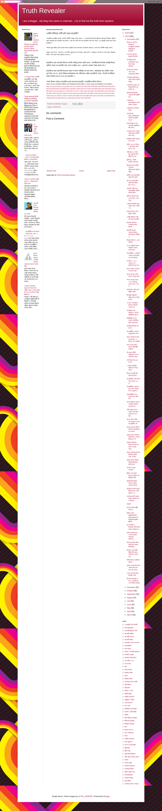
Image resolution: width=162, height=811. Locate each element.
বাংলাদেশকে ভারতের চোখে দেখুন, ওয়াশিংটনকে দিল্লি (133, 72)
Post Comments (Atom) (66, 175)
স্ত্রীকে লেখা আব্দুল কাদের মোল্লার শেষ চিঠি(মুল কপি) (133, 475)
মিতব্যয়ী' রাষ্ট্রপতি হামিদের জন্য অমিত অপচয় (133, 297)
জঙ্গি (126, 667)
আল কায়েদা (128, 649)
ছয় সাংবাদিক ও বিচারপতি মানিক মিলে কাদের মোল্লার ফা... (133, 527)
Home (81, 171)
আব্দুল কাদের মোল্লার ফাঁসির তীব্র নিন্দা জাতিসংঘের (133, 462)
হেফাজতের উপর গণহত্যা (132, 784)
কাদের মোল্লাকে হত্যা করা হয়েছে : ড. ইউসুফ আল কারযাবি (133, 339)
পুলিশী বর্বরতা (128, 694)
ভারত (126, 736)
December (131, 39)
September (131, 594)
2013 (127, 36)
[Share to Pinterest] (82, 104)
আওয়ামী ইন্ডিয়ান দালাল (131, 631)
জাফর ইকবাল (128, 670)
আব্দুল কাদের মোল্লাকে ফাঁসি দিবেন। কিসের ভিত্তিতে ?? (133, 437)
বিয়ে (126, 727)
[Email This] (73, 104)
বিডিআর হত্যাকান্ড (130, 721)
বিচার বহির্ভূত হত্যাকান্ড (131, 718)
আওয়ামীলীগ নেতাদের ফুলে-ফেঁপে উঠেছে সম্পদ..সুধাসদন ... (133, 389)
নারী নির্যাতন (128, 685)
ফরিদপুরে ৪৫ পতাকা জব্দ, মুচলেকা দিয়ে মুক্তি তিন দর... (132, 154)
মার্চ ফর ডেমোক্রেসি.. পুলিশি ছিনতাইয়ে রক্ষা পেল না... (133, 183)
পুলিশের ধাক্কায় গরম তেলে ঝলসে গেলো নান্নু (133, 198)
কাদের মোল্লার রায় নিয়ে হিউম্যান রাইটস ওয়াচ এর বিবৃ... (133, 454)
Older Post (111, 171)
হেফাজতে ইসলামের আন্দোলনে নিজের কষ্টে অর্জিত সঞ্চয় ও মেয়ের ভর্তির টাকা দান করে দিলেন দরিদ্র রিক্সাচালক (32, 290)
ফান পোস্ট (127, 706)
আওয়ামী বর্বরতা (57, 107)
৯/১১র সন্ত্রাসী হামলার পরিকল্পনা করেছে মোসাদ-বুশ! (133, 248)
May (129, 608)
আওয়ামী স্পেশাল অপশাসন (132, 642)
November (131, 587)
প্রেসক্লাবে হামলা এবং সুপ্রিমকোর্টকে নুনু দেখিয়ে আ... (133, 87)
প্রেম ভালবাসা (128, 703)
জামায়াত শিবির (128, 673)
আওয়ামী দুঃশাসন (129, 637)
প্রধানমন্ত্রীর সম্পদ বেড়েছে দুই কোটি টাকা (132, 396)
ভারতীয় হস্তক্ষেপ (129, 739)
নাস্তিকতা (127, 688)
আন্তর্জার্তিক (128, 646)
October (130, 591)
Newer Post (51, 171)
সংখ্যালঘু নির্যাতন (129, 769)
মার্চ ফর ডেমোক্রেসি (130, 745)
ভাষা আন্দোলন (128, 742)
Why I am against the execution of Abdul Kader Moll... (132, 517)
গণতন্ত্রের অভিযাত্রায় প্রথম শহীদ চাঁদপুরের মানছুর (133, 79)
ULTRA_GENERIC (85, 796)
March (129, 615)
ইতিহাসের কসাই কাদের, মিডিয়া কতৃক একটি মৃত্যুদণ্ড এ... (133, 491)
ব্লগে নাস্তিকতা (129, 733)
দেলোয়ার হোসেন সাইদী (131, 682)
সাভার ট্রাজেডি (129, 775)
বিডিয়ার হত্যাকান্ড (129, 724)
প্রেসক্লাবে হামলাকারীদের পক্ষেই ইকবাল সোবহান (133, 102)
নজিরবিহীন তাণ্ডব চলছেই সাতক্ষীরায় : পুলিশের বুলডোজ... (133, 320)
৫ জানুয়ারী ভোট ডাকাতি (131, 624)
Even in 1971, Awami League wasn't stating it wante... (133, 46)
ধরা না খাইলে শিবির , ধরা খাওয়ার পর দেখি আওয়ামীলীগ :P (133, 421)
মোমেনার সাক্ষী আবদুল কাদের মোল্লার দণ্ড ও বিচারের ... (133, 498)
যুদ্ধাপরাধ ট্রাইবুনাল (130, 754)
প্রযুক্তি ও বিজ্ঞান (129, 700)
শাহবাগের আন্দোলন (130, 766)
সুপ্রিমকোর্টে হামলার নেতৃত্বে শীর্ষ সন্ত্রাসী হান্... (133, 95)
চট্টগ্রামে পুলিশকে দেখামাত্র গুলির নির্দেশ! (132, 225)
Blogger (107, 796)
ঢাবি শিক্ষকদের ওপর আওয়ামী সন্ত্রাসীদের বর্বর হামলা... (133, 125)
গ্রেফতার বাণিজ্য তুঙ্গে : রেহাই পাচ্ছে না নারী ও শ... (133, 206)
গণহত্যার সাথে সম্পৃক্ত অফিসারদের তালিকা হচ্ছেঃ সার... (133, 133)
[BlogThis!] (75, 104)
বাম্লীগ (126, 715)
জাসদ (126, 676)
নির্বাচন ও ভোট (129, 691)
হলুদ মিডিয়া (128, 781)
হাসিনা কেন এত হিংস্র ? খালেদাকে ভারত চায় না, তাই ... (133, 146)
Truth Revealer (43, 10)
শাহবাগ (126, 760)
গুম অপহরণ (128, 664)
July (129, 601)
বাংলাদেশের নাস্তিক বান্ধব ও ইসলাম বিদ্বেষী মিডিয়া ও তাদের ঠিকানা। (31, 157)
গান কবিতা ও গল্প (129, 661)
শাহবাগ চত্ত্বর (128, 763)
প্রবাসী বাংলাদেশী (129, 697)
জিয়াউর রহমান (128, 679)
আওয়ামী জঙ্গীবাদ (129, 634)
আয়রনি (129, 504)
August (130, 598)
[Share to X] (77, 104)
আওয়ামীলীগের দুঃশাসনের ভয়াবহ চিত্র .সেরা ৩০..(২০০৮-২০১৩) (31, 233)
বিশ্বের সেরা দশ (129, 730)
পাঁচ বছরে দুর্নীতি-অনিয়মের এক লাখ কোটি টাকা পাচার (132, 354)
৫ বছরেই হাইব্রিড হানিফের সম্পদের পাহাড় (132, 368)
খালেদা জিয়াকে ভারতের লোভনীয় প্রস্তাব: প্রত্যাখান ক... (133, 404)
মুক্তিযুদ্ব (127, 748)
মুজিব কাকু (127, 751)
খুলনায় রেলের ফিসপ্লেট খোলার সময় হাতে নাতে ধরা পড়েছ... (133, 567)
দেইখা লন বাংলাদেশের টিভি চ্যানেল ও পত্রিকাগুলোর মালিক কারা (31, 181)
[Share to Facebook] (79, 104)
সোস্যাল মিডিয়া (129, 778)
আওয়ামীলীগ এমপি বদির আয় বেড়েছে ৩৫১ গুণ (133, 381)
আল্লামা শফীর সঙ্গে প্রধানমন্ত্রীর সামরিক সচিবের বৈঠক (133, 190)
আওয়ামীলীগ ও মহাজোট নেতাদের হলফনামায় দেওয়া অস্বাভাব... (133, 255)
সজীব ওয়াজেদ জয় (130, 772)
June (129, 604)
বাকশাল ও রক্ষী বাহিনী (130, 712)
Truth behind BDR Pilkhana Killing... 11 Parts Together (31, 99)
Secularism (129, 628)
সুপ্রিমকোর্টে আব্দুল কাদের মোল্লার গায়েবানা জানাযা (132, 483)
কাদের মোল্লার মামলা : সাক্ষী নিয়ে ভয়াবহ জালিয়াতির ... (133, 544)
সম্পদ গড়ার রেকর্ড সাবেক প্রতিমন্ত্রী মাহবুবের (132, 347)
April (129, 611)
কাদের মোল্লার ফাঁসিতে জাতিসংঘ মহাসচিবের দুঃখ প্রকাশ (133, 429)
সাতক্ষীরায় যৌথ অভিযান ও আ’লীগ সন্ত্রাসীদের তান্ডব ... (133, 313)
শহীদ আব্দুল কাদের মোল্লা (132, 757)
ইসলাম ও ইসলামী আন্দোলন (132, 652)
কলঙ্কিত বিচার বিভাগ (130, 658)
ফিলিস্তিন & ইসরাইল (131, 709)
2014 (127, 33)
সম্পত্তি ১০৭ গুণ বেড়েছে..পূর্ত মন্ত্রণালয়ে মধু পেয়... (133, 263)
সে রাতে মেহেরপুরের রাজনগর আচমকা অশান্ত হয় (132, 305)
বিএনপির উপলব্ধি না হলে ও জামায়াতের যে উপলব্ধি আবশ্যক (133, 581)
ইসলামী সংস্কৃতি (129, 655)
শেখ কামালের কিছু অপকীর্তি (31, 77)
